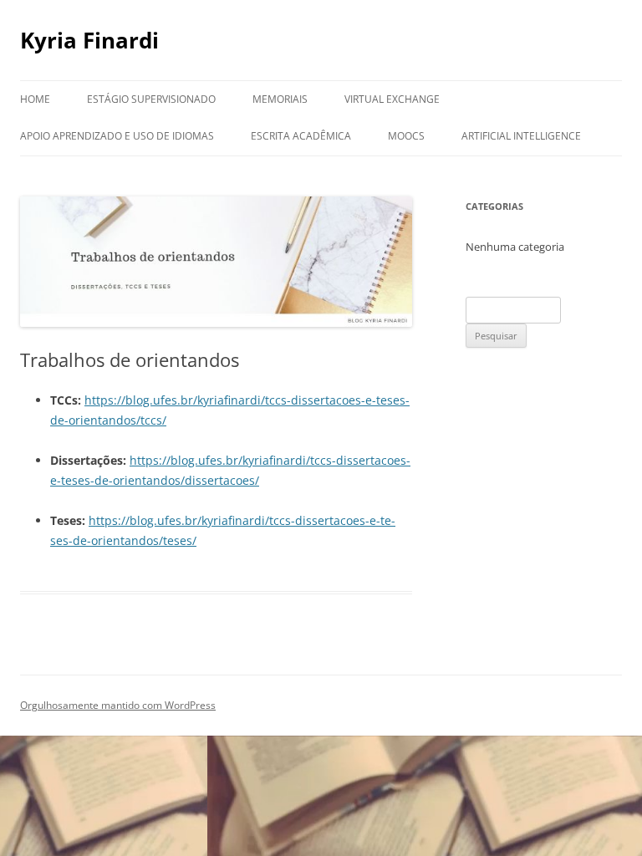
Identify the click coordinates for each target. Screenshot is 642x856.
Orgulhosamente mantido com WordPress (118, 705)
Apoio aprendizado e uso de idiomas (117, 136)
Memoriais (280, 99)
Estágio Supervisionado (151, 99)
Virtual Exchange (392, 99)
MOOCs (406, 136)
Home (35, 99)
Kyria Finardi (89, 40)
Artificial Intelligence (521, 136)
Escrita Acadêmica (301, 136)
